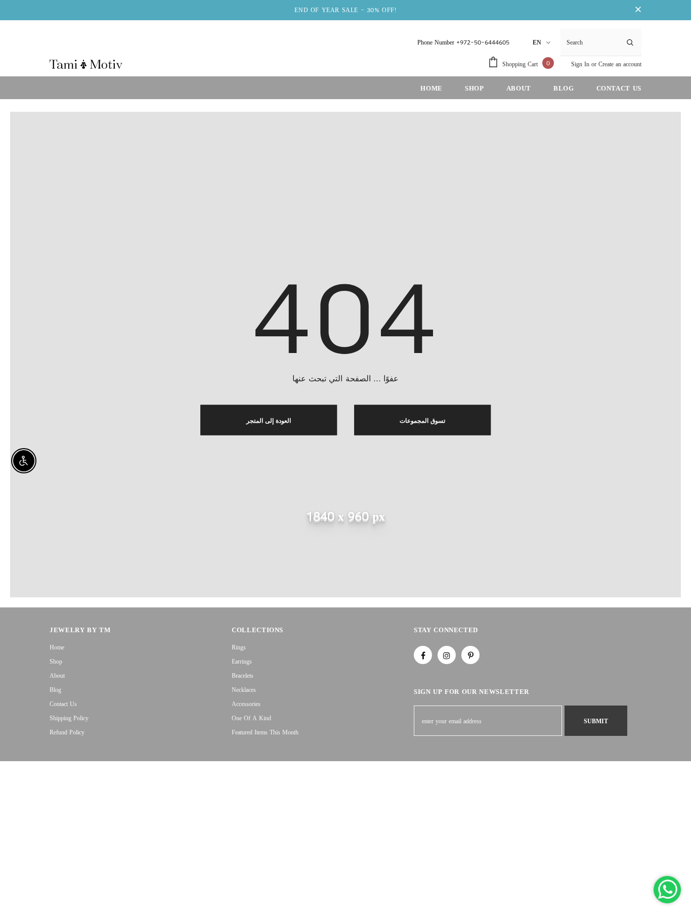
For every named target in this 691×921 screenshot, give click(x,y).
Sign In (581, 64)
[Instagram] (447, 655)
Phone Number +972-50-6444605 (463, 42)
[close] (638, 10)
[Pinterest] (470, 655)
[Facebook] (423, 655)
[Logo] (86, 64)
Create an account (619, 64)
